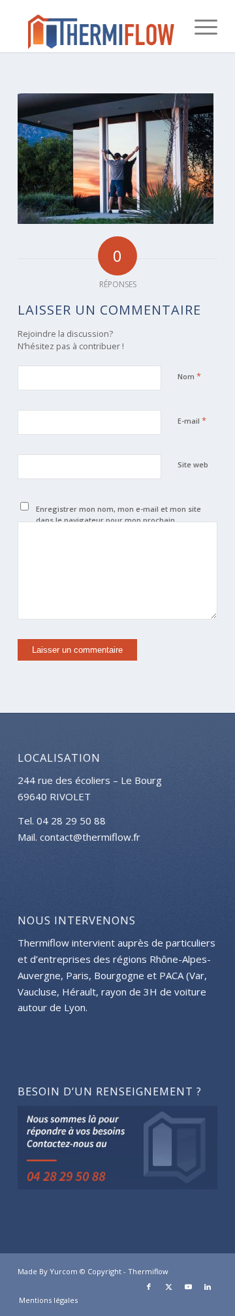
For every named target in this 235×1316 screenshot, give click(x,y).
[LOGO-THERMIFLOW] (98, 26)
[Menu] (199, 26)
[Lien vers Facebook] (149, 1286)
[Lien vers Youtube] (188, 1286)
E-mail (192, 420)
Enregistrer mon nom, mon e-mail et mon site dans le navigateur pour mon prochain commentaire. (118, 519)
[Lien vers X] (168, 1286)
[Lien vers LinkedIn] (207, 1286)
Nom (189, 376)
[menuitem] (199, 26)
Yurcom (64, 1271)
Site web (193, 464)
